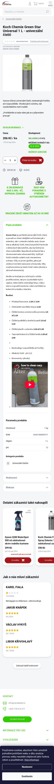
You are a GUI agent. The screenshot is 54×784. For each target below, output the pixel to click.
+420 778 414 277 (17, 709)
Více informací (31, 759)
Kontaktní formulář (17, 719)
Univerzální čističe (20, 463)
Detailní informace (12, 127)
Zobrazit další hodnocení (27, 665)
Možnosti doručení (38, 152)
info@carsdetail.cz (17, 703)
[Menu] (50, 3)
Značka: (11, 49)
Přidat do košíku (29, 160)
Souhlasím (27, 776)
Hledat (47, 12)
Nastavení (27, 766)
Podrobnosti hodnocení (39, 41)
